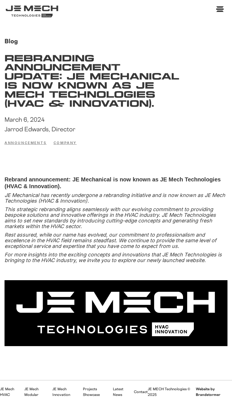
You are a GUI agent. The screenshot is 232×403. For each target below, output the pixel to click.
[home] (33, 11)
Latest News (118, 392)
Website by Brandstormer (208, 392)
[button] (218, 10)
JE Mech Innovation (61, 392)
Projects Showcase (91, 392)
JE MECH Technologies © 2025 (169, 392)
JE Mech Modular (31, 392)
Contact (141, 391)
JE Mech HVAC (7, 392)
